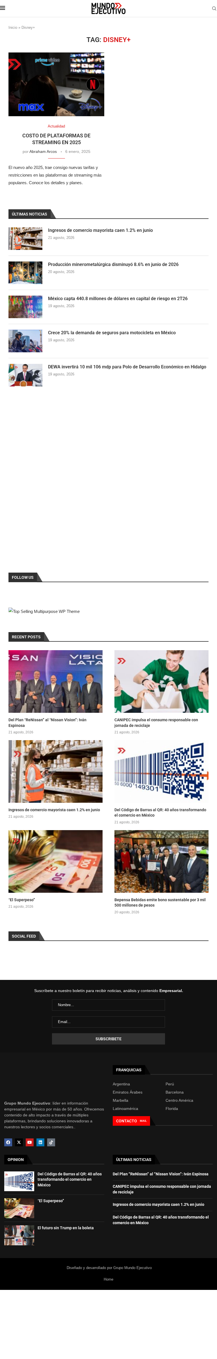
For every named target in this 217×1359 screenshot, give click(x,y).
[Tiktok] (51, 1142)
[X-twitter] (19, 1142)
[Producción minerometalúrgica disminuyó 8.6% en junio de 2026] (25, 272)
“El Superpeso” (21, 900)
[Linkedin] (40, 1142)
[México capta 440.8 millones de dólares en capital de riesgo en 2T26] (25, 307)
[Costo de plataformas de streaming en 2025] (56, 84)
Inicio (12, 27)
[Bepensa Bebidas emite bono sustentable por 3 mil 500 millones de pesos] (161, 861)
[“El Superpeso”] (55, 861)
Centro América (179, 1100)
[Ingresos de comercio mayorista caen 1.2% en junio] (25, 238)
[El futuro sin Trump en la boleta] (19, 1235)
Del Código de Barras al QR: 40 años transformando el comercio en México (160, 813)
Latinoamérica (125, 1108)
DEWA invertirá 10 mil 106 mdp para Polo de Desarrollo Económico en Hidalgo (127, 367)
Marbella (120, 1100)
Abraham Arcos (43, 151)
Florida (172, 1108)
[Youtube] (30, 1142)
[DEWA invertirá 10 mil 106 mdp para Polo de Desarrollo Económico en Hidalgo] (25, 375)
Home (108, 1279)
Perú (170, 1084)
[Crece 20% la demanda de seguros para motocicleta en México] (25, 341)
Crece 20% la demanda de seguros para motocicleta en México (112, 332)
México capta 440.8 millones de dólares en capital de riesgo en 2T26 (118, 298)
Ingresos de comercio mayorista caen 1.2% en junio (100, 230)
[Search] (214, 8)
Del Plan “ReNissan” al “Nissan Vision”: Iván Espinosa (47, 723)
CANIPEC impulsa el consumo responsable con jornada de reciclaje (156, 723)
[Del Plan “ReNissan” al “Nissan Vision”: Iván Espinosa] (55, 681)
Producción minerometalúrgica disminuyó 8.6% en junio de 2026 (113, 264)
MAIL (143, 1120)
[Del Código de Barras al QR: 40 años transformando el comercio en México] (161, 771)
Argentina (121, 1084)
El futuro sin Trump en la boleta (66, 1228)
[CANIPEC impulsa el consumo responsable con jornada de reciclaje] (161, 681)
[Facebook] (8, 1142)
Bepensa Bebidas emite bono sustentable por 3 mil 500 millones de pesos (160, 903)
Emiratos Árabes (127, 1092)
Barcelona (175, 1092)
